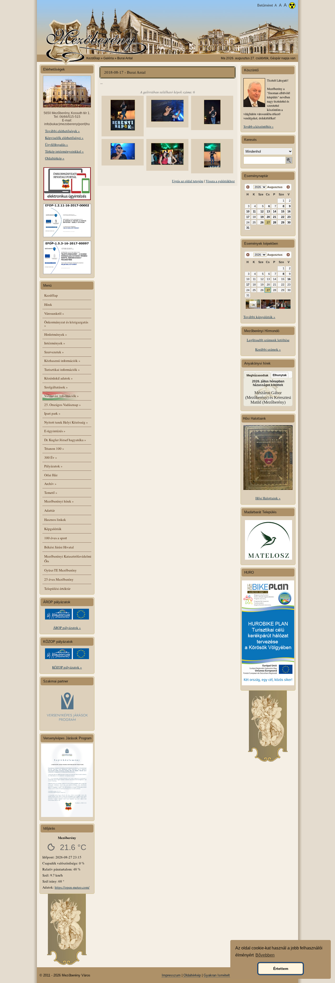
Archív (50, 483)
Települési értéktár (57, 588)
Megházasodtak (257, 375)
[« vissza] (248, 187)
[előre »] (288, 187)
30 (289, 222)
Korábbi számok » (268, 349)
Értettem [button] (280, 968)
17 (247, 216)
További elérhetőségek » (62, 131)
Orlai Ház (51, 475)
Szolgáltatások (56, 387)
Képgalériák (53, 528)
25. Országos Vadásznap (62, 404)
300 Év (50, 457)
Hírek (48, 304)
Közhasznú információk (62, 360)
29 (282, 222)
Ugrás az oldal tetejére (187, 181)
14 (274, 211)
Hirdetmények (55, 334)
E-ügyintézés (54, 431)
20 (268, 216)
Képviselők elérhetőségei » (64, 137)
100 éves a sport (55, 538)
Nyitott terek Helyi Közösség (66, 422)
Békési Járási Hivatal (59, 547)
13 (268, 211)
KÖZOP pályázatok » (67, 667)
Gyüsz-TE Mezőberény (60, 570)
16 (289, 211)
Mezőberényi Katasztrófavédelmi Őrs (67, 558)
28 (274, 222)
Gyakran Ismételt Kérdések (224, 975)
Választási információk (61, 395)
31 (247, 227)
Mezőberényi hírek (59, 501)
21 (274, 216)
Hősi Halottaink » (268, 498)
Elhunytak (280, 375)
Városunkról (54, 313)
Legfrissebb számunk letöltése (268, 340)
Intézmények (54, 343)
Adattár (49, 510)
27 (268, 222)
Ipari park (52, 413)
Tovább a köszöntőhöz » (258, 126)
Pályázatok (53, 466)
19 (262, 216)
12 (262, 211)
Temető (50, 492)
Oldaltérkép (192, 975)
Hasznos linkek (55, 519)
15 (282, 211)
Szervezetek (54, 352)
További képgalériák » (259, 316)
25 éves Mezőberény (59, 579)
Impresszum (171, 975)
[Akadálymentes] (292, 6)
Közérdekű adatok (58, 378)
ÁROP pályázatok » (67, 627)
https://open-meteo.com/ (72, 887)
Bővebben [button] (265, 955)
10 (247, 211)
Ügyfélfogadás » (56, 144)
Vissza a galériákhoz (220, 181)
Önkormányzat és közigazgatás (66, 324)
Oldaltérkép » (54, 158)
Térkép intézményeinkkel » (64, 151)
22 (282, 216)
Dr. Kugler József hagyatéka (65, 439)
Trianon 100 (54, 448)
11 (254, 211)
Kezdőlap (93, 58)
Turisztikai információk (62, 369)
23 (289, 216)
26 (262, 222)
